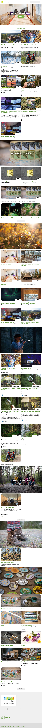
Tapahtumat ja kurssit (5, 717)
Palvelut (2, 719)
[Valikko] (40, 2)
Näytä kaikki (21, 221)
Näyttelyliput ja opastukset (6, 716)
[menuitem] (35, 2)
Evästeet (22, 726)
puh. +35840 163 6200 (25, 725)
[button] (3, 14)
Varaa (21, 18)
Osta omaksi (3, 718)
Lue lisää (4, 709)
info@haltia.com (34, 725)
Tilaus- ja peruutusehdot (6, 726)
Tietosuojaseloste (16, 726)
